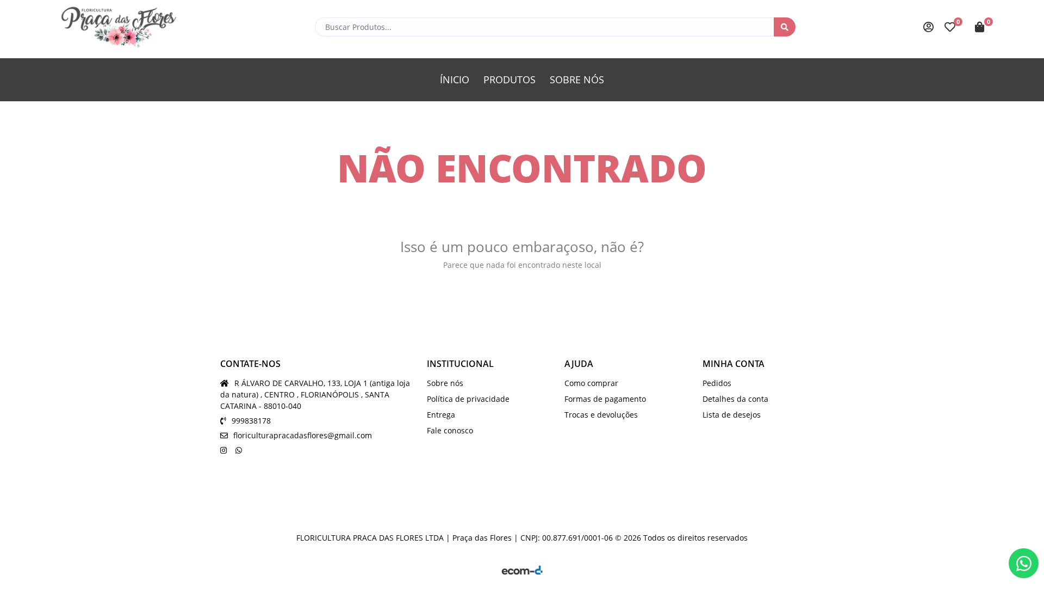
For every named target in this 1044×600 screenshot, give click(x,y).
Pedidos (717, 383)
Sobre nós (445, 383)
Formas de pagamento (605, 399)
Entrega (441, 414)
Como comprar (591, 383)
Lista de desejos (732, 414)
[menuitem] (454, 80)
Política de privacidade (468, 399)
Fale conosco (450, 430)
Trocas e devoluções (601, 414)
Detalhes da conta (735, 399)
